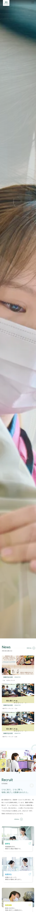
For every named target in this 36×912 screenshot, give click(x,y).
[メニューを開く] (32, 2)
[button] (16, 772)
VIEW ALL (29, 648)
